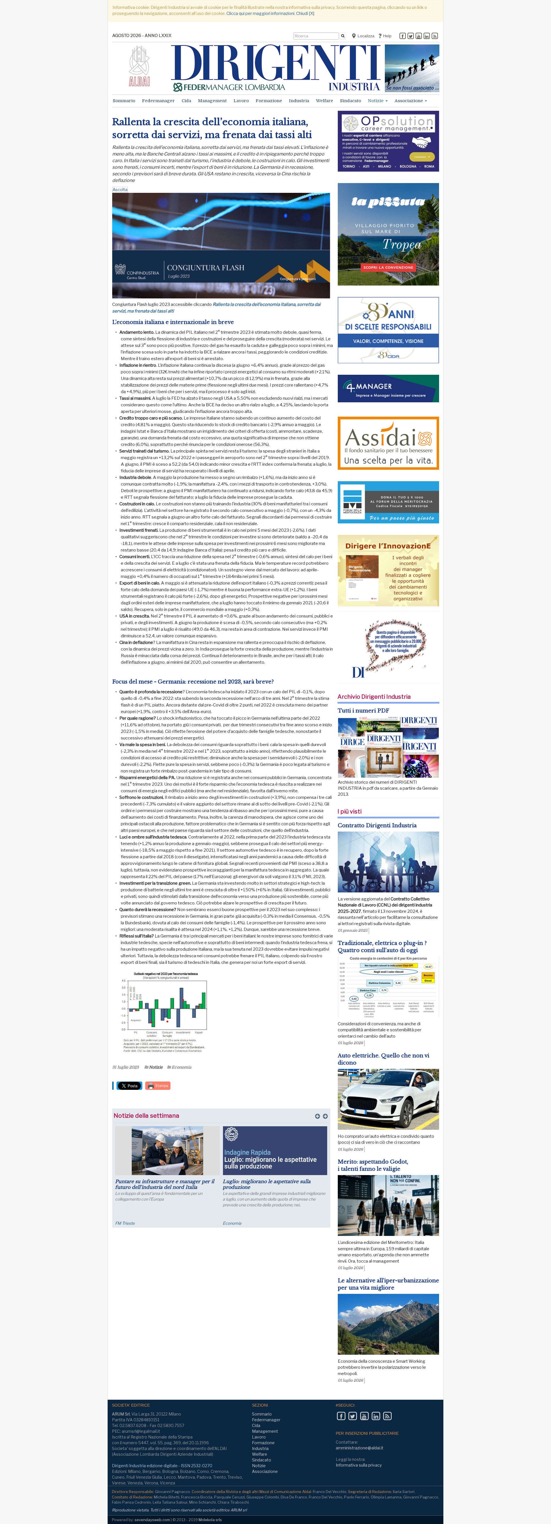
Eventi (301, 1223)
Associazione (409, 100)
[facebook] (403, 36)
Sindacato (350, 100)
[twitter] (411, 36)
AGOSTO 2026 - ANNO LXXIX (141, 35)
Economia (181, 1067)
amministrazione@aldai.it (359, 1447)
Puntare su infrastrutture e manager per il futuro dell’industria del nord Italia (130, 1184)
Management (212, 100)
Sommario (124, 100)
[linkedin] (427, 36)
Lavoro (241, 100)
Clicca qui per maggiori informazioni (260, 13)
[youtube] (419, 36)
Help (386, 36)
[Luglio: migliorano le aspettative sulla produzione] (240, 1150)
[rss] (435, 36)
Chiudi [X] (305, 13)
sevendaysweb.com (152, 1519)
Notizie (376, 100)
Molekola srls (210, 1519)
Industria (299, 100)
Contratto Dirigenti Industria (377, 825)
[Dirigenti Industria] (276, 68)
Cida (186, 100)
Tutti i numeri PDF (363, 711)
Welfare (324, 100)
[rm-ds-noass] (412, 68)
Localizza (365, 36)
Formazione (269, 100)
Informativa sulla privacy (359, 1465)
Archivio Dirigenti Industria (374, 696)
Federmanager (158, 100)
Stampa (161, 1086)
